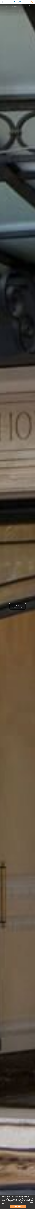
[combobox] (16, 6)
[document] (17, 1202)
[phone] (32, 2)
